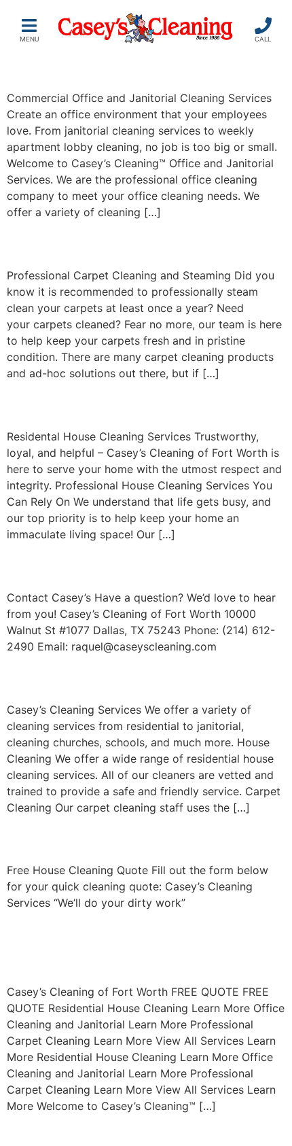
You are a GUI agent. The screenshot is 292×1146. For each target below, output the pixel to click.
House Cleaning (88, 404)
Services (52, 676)
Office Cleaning (87, 65)
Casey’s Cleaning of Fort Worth (132, 946)
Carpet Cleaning (91, 243)
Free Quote (64, 837)
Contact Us (65, 564)
